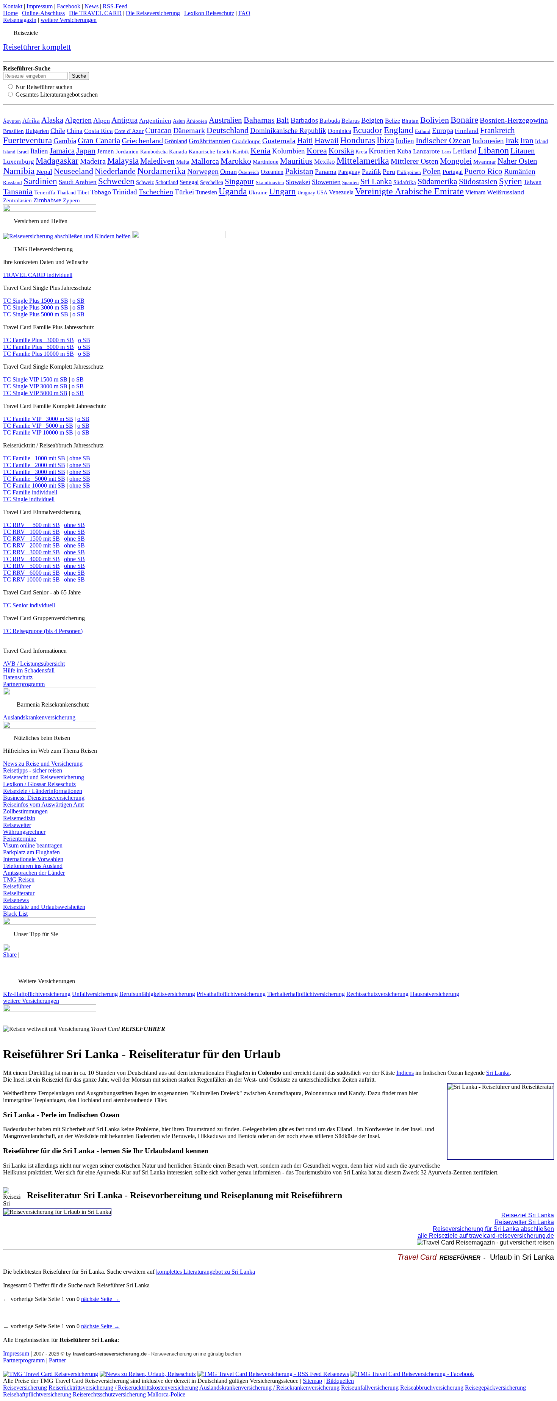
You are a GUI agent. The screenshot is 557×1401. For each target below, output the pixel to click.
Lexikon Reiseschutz (209, 13)
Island (9, 152)
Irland (541, 141)
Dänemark (189, 130)
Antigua (124, 120)
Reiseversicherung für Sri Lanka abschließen (493, 1229)
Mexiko (324, 161)
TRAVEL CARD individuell (37, 275)
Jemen (105, 151)
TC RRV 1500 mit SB (31, 538)
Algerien (78, 120)
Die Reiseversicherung (153, 13)
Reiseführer (17, 886)
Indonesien (488, 141)
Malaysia (123, 161)
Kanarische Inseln (210, 152)
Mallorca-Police (166, 1394)
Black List (15, 913)
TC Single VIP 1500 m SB (35, 379)
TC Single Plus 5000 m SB (35, 314)
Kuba (404, 151)
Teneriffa (44, 192)
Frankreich (497, 130)
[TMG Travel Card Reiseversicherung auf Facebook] (412, 1374)
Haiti (305, 140)
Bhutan (410, 121)
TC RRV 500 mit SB (31, 525)
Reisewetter (17, 825)
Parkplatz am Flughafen (31, 852)
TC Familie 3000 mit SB (34, 472)
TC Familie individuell (30, 492)
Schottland (166, 182)
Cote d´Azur (129, 131)
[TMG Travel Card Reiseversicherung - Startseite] (50, 1374)
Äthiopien (196, 121)
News (91, 6)
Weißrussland (505, 192)
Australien (225, 120)
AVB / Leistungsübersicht (34, 663)
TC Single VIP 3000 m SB (35, 386)
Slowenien (326, 182)
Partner (57, 1360)
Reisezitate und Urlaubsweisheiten (44, 907)
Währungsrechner (24, 832)
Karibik (241, 152)
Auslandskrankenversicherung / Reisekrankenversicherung (269, 1387)
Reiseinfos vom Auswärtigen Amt (43, 804)
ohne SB (79, 458)
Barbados (304, 120)
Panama (325, 171)
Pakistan (299, 171)
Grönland (175, 141)
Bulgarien (37, 131)
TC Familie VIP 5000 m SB (38, 425)
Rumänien (519, 171)
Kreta (361, 152)
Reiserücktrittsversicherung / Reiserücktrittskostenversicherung (123, 1387)
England (398, 130)
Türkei (184, 192)
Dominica (339, 131)
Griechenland (142, 140)
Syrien (510, 181)
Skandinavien (270, 182)
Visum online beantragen (33, 845)
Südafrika (404, 182)
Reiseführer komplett (37, 46)
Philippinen (409, 172)
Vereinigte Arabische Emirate (409, 191)
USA (322, 192)
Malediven (157, 161)
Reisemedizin (19, 818)
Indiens (405, 1073)
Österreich (248, 172)
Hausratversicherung (434, 994)
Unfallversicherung (95, 994)
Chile (57, 130)
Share (10, 954)
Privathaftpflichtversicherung (231, 994)
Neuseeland (73, 171)
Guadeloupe (246, 141)
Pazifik (371, 171)
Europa (442, 130)
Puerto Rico (483, 171)
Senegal (189, 182)
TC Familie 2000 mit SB (34, 465)
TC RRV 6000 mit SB (31, 572)
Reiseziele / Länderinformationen (42, 791)
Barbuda (329, 120)
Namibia (19, 171)
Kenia (260, 150)
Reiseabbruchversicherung (431, 1387)
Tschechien (156, 192)
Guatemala (279, 141)
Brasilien (13, 131)
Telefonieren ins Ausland (33, 866)
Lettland (465, 151)
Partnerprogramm (24, 684)
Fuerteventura (27, 140)
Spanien (350, 182)
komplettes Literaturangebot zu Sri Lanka (205, 1271)
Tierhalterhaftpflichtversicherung (306, 994)
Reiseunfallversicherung (370, 1387)
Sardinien (40, 181)
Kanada (178, 151)
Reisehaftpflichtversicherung (37, 1394)
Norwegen (203, 171)
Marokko (236, 161)
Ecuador (367, 130)
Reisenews (16, 900)
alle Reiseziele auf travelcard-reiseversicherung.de (486, 1235)
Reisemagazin (19, 20)
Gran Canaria (99, 140)
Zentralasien (17, 200)
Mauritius (296, 161)
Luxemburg (18, 161)
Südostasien (478, 181)
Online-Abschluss (43, 13)
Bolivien (434, 120)
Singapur (239, 181)
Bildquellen (340, 1381)
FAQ (244, 13)
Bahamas (259, 120)
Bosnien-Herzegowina (514, 120)
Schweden (116, 181)
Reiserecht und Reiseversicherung (43, 777)
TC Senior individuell (29, 605)
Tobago (101, 192)
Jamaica (62, 150)
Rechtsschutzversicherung (377, 994)
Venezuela (341, 192)
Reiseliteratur (18, 893)
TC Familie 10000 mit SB (34, 485)
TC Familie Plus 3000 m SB (38, 340)
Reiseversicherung (25, 1387)
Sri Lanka (376, 181)
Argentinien (155, 120)
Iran (527, 140)
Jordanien (127, 151)
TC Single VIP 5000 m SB (35, 393)
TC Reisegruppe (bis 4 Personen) (43, 631)
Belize (392, 120)
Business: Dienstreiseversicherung (43, 797)
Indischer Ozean (443, 140)
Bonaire (464, 120)
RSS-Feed (115, 6)
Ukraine (258, 192)
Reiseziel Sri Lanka (527, 1215)
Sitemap (312, 1381)
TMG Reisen (18, 879)
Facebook (68, 6)
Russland (12, 182)
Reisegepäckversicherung (495, 1387)
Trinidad (125, 192)
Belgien (372, 120)
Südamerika (437, 181)
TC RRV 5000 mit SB (31, 566)
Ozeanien (272, 172)
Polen (431, 171)
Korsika (341, 150)
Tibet (83, 192)
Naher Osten (517, 161)
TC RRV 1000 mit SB (31, 532)
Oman (228, 171)
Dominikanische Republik (288, 130)
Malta (182, 161)
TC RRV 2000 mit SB (31, 545)
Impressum (40, 6)
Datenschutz (18, 677)
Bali (282, 120)
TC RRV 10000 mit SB (31, 579)
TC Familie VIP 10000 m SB (38, 432)
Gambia (64, 141)
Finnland (467, 130)
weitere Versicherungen (69, 20)
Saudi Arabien (78, 182)
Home (10, 13)
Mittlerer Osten (414, 161)
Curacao (158, 130)
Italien (39, 151)
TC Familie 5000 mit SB (34, 478)
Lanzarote (426, 151)
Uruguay (306, 192)
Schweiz (145, 182)
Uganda (233, 191)
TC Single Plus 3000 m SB (35, 307)
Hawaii (326, 140)
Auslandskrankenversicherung (39, 717)
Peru (389, 171)
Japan (85, 150)
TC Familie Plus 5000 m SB (38, 347)
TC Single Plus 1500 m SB (35, 300)
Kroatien (382, 151)
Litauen (522, 150)
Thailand (66, 192)
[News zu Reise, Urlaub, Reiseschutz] (148, 1374)
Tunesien (206, 192)
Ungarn (282, 191)
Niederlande (115, 171)
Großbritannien (209, 141)
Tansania (18, 191)
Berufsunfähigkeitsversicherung (157, 994)
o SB (78, 300)
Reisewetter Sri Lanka (524, 1222)
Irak (512, 140)
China (75, 130)
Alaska (52, 120)
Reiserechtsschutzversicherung (109, 1394)
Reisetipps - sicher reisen (32, 770)
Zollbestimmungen (25, 811)
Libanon (493, 150)
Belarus (350, 120)
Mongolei (456, 161)
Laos (446, 152)
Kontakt (12, 6)
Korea (317, 150)
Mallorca (205, 161)
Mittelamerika (362, 161)
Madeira (93, 161)
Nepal (44, 171)
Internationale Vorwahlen (33, 859)
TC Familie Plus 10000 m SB (38, 353)
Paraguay (349, 172)
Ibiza (385, 140)
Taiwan (532, 182)
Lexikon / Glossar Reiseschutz (39, 784)
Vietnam (475, 192)
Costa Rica (98, 130)
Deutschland (228, 130)
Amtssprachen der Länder (34, 872)
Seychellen (211, 182)
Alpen (101, 120)
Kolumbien (288, 151)
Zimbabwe (47, 200)
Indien (405, 141)
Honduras (357, 140)
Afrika (31, 120)
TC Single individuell (29, 499)
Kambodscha (153, 152)
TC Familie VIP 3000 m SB (38, 419)
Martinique (265, 161)
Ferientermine (19, 838)
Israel (23, 152)
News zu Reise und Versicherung (43, 763)
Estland (422, 131)
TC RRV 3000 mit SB (31, 552)
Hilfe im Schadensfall (29, 670)
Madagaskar (57, 161)
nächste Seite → (100, 1299)
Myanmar (484, 161)
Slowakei (298, 182)
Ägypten (12, 121)
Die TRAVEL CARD (95, 13)
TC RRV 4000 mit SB (31, 559)
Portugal (453, 171)
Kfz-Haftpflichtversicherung (36, 994)
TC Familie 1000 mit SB (34, 458)
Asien (179, 121)
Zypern (71, 200)
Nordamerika (161, 171)
